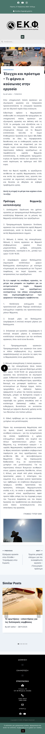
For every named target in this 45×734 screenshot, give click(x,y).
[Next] (39, 615)
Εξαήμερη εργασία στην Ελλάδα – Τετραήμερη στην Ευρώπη (10, 557)
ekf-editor (8, 94)
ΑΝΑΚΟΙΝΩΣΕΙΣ (8, 69)
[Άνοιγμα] (4, 368)
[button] (22, 37)
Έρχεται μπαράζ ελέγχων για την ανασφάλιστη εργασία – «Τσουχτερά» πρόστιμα (35, 560)
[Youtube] (22, 3)
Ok (23, 731)
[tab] (18, 643)
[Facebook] (18, 3)
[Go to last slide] (6, 615)
